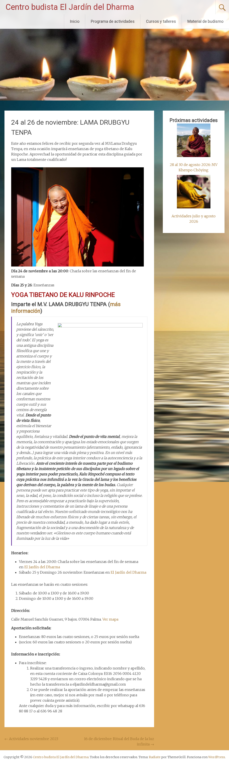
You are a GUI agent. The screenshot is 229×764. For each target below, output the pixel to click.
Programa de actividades (113, 21)
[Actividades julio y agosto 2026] (193, 192)
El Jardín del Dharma (42, 567)
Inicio (74, 21)
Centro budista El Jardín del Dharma (70, 7)
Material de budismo (205, 21)
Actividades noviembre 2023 (31, 739)
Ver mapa (110, 619)
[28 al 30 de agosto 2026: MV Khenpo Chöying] (193, 141)
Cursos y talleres (161, 21)
